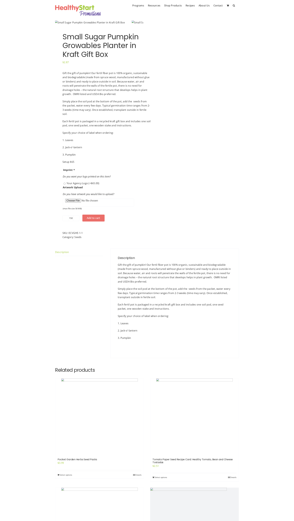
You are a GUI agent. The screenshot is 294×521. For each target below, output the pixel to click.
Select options (66, 475)
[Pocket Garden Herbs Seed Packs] (99, 416)
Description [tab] (62, 252)
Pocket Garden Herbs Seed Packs (77, 459)
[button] (234, 5)
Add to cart (93, 218)
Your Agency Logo (83, 183)
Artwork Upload (73, 187)
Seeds (77, 237)
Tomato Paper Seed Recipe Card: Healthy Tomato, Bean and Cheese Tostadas (193, 461)
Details (138, 475)
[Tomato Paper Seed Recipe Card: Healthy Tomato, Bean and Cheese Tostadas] (194, 416)
